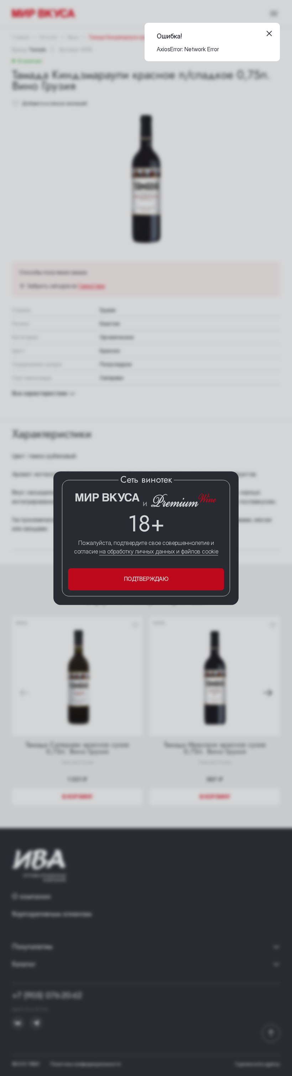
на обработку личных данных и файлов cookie (158, 551)
